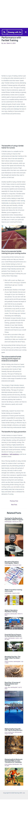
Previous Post (14, 501)
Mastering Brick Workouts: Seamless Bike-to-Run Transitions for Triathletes (14, 760)
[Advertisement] (14, 14)
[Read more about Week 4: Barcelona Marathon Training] (14, 623)
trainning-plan (8, 521)
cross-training (8, 732)
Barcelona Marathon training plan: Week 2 (12, 562)
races (6, 638)
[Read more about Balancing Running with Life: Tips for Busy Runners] (14, 745)
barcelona (7, 613)
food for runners (9, 661)
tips (9, 687)
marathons (5, 454)
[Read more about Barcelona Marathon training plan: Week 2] (14, 575)
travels (17, 638)
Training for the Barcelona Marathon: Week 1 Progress (14, 518)
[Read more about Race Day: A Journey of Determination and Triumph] (14, 707)
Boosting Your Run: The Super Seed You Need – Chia (12, 658)
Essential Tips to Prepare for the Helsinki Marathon (13, 635)
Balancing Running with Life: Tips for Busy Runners (13, 729)
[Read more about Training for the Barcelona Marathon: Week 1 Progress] (14, 540)
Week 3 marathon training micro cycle (13, 590)
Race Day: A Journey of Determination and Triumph (12, 683)
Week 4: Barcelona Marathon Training (11, 610)
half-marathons (14, 454)
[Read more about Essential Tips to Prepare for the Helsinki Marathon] (14, 646)
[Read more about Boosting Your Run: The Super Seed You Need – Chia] (14, 671)
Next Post (14, 504)
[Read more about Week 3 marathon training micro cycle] (14, 600)
